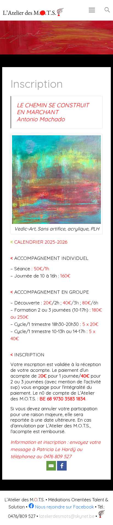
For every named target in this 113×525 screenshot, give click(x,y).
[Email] (51, 466)
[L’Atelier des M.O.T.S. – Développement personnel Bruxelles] (33, 12)
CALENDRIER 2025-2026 (38, 242)
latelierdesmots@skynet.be (66, 516)
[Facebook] (62, 466)
